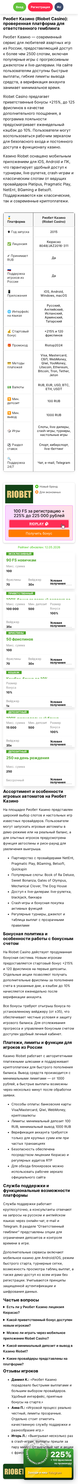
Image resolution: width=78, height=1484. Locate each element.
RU (59, 7)
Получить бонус (39, 533)
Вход (19, 7)
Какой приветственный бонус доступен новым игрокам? (37, 1322)
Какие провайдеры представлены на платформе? (35, 1361)
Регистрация (40, 7)
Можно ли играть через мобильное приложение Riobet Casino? (34, 1335)
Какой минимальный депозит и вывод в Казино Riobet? (38, 1348)
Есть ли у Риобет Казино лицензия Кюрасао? (33, 1310)
